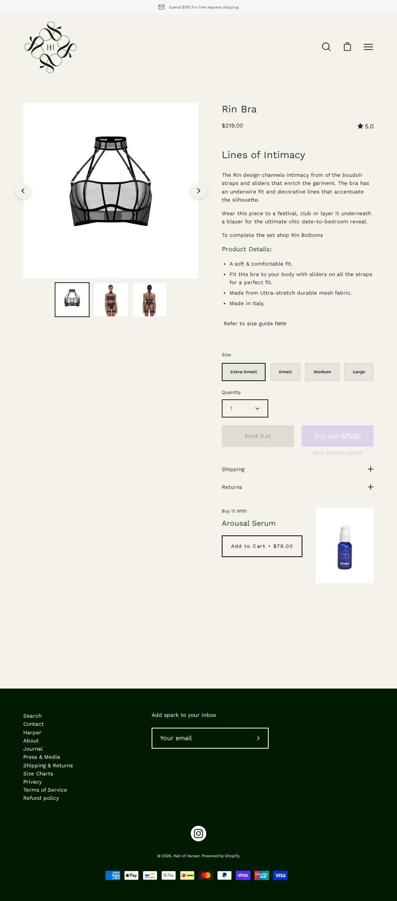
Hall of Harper (186, 856)
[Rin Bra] (72, 299)
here (280, 323)
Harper (32, 732)
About (31, 740)
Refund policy (41, 798)
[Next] (198, 190)
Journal (33, 749)
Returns (232, 487)
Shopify (232, 856)
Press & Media (41, 757)
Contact (33, 724)
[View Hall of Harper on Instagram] (198, 833)
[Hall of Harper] (50, 47)
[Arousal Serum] (345, 545)
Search (32, 716)
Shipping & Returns (48, 765)
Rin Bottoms (307, 235)
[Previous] (23, 190)
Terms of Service (45, 790)
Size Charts (38, 773)
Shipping (233, 469)
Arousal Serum (249, 523)
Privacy (32, 781)
